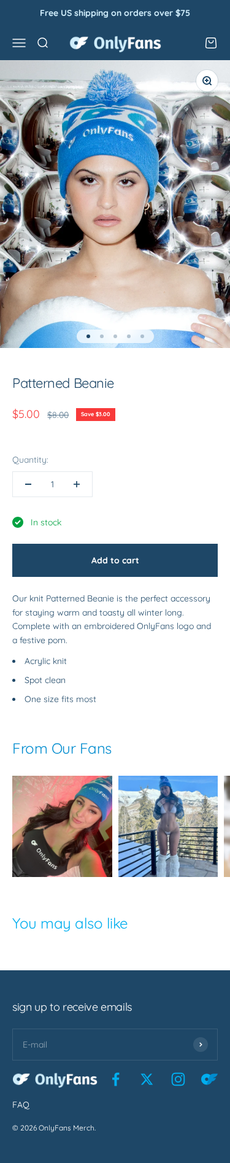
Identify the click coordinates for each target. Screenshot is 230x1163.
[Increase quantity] (76, 484)
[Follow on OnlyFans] (209, 1079)
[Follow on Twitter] (147, 1079)
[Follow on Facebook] (115, 1079)
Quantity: (30, 459)
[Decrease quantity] (28, 484)
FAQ (20, 1104)
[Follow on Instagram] (178, 1079)
